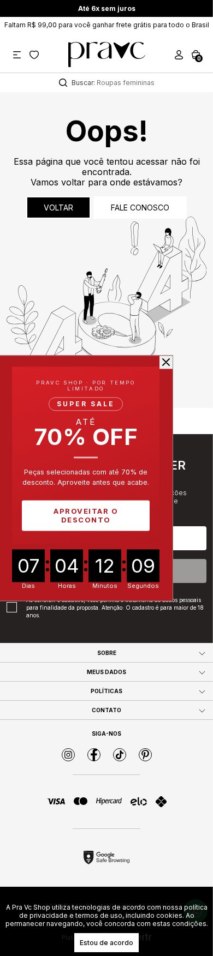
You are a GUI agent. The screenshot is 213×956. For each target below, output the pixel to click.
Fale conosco (140, 207)
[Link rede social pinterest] (145, 754)
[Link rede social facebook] (93, 754)
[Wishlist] (34, 55)
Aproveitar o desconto (86, 515)
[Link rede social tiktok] (119, 754)
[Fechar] (166, 362)
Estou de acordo (106, 943)
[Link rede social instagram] (68, 754)
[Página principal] (106, 54)
